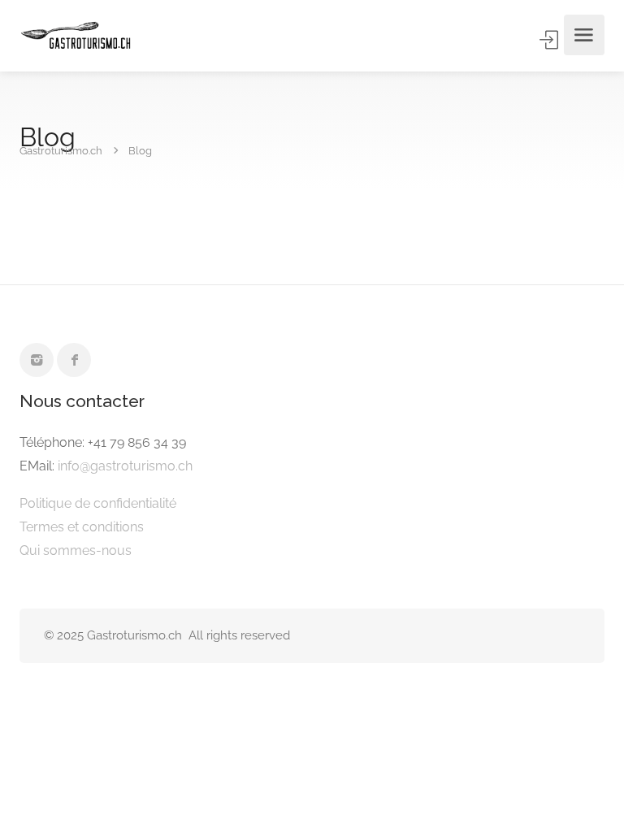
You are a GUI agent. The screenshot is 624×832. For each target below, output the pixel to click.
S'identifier (550, 39)
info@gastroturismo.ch (125, 466)
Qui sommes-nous (76, 550)
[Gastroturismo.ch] (76, 35)
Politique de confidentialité (98, 503)
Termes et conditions (82, 527)
